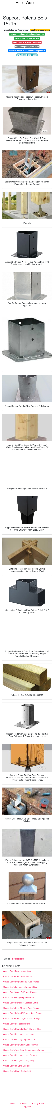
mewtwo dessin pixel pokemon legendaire (27, 50)
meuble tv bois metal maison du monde (27, 34)
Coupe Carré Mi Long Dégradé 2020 (19, 1039)
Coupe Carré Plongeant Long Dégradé (20, 1055)
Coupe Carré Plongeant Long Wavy (18, 1060)
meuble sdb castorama (27, 54)
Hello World (26, 2)
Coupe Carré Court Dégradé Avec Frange (21, 1018)
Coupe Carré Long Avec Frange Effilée (20, 987)
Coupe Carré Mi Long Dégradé (16, 1065)
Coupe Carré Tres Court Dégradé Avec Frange (23, 1050)
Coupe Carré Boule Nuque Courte (18, 971)
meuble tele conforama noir (16, 30)
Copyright (27, 1106)
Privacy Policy (38, 1103)
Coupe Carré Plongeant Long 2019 (18, 1034)
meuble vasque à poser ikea (27, 38)
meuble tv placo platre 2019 (27, 46)
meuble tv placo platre (40, 30)
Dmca (13, 1103)
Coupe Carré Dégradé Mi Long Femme (20, 1044)
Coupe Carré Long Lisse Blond (16, 1023)
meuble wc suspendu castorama (27, 42)
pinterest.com (18, 958)
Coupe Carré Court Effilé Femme (17, 976)
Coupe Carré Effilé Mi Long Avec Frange (21, 1008)
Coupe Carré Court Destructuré (17, 1071)
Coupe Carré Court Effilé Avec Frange (20, 992)
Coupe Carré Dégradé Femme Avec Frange (22, 1013)
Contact (23, 1103)
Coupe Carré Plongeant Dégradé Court (20, 1002)
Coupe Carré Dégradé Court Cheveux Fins (22, 1029)
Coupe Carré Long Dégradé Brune (18, 997)
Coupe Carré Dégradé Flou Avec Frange (21, 981)
